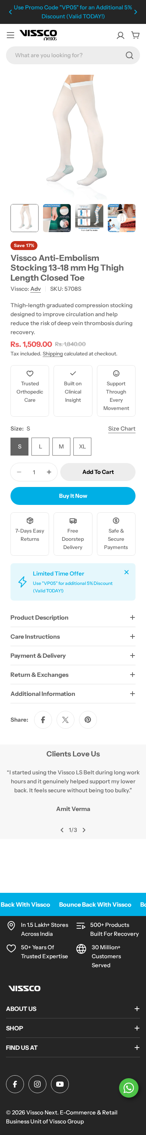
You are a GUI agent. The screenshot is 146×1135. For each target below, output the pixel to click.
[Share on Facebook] (43, 720)
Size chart (122, 428)
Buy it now (73, 495)
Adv (35, 288)
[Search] (129, 55)
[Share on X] (65, 720)
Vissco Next (41, 1112)
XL (82, 446)
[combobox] (73, 55)
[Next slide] (83, 830)
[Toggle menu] (10, 35)
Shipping (53, 354)
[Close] (126, 572)
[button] (10, 11)
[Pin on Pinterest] (88, 720)
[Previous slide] (62, 830)
